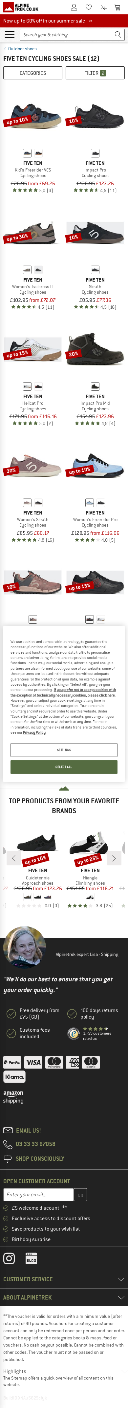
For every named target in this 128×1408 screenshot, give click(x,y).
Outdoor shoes (22, 49)
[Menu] (9, 34)
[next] (114, 858)
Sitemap (19, 1378)
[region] (64, 704)
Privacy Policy (34, 732)
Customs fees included (35, 1033)
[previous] (14, 858)
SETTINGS (64, 750)
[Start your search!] (118, 35)
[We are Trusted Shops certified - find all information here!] (73, 1033)
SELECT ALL (64, 767)
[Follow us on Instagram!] (14, 1260)
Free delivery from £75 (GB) (39, 1013)
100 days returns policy (99, 1013)
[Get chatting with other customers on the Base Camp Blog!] (36, 1260)
